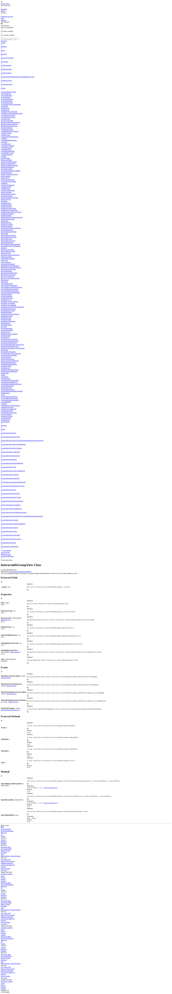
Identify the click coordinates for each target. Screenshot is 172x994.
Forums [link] (3, 879)
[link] (5, 3)
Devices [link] (3, 867)
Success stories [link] (5, 868)
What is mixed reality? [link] (8, 861)
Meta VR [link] (4, 833)
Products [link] (3, 843)
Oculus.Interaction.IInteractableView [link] (20, 571)
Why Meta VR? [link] (6, 859)
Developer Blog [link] (6, 847)
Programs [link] (4, 852)
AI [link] (1, 834)
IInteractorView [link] (6, 620)
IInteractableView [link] (50, 788)
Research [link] (4, 842)
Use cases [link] (4, 870)
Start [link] (2, 854)
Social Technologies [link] (7, 831)
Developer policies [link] (7, 874)
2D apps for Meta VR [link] (8, 865)
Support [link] (3, 881)
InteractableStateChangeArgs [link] (10, 710)
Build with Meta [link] (6, 829)
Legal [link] (2, 876)
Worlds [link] (3, 836)
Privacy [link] (3, 877)
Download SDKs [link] (6, 849)
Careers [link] (3, 840)
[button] (86, 2)
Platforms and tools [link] (7, 863)
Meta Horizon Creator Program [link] (10, 856)
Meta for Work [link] (5, 851)
